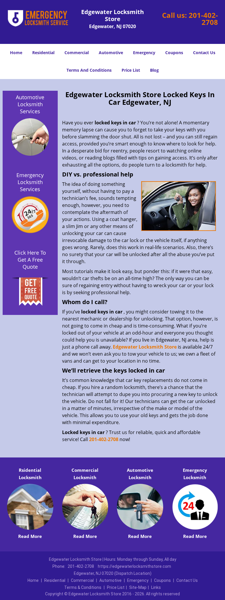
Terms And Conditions (89, 70)
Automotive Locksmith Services (30, 104)
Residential (43, 52)
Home (16, 52)
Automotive (111, 52)
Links (156, 587)
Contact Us (204, 52)
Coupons (174, 52)
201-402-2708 (203, 18)
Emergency (144, 52)
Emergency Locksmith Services (30, 182)
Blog (154, 70)
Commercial (76, 52)
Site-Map (137, 587)
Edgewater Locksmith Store (145, 347)
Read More (30, 536)
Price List (131, 70)
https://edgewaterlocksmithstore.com (134, 566)
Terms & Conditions (82, 587)
